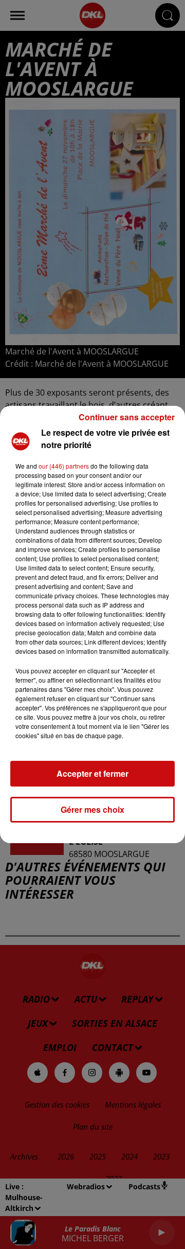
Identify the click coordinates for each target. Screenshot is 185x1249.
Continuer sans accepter (127, 417)
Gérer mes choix (92, 809)
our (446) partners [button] (64, 465)
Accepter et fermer (92, 773)
